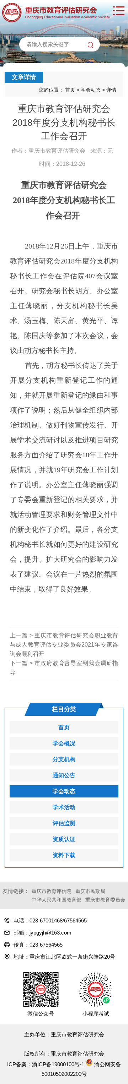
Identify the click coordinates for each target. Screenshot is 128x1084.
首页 (70, 90)
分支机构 (64, 759)
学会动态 (91, 90)
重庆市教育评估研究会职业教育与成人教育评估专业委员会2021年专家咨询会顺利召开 (64, 644)
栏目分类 (64, 709)
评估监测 (64, 823)
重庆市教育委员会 (105, 900)
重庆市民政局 (90, 891)
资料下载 (64, 855)
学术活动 (64, 807)
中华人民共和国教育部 (56, 900)
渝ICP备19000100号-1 (58, 1064)
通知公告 (64, 775)
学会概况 (64, 743)
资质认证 (64, 839)
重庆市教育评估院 (51, 891)
